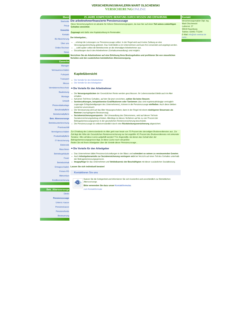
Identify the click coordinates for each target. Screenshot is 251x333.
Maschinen (64, 149)
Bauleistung (64, 92)
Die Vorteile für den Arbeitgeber (87, 83)
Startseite (65, 21)
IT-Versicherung (62, 140)
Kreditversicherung (60, 180)
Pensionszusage (61, 198)
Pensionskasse (62, 207)
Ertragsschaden (62, 167)
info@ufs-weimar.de (197, 34)
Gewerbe (64, 30)
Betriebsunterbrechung (59, 123)
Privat (66, 26)
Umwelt (65, 101)
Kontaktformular (123, 185)
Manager (65, 66)
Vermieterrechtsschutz (59, 88)
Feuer (66, 158)
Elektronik (64, 145)
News (66, 52)
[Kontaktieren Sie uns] (78, 187)
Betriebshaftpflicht (61, 114)
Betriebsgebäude (61, 154)
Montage (65, 96)
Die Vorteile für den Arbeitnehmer (88, 80)
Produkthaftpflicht (61, 136)
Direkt (66, 194)
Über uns (65, 43)
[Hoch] (71, 88)
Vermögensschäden (60, 132)
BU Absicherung (62, 39)
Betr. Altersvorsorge (59, 118)
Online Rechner (62, 48)
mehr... (185, 37)
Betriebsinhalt (63, 162)
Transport (64, 79)
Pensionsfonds (62, 211)
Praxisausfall (63, 127)
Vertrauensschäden (60, 70)
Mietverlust (64, 176)
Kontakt (65, 34)
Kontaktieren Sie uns (86, 172)
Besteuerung (63, 216)
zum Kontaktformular (93, 189)
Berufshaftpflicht (62, 110)
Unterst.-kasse (62, 202)
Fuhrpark (65, 74)
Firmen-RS (64, 171)
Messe (66, 83)
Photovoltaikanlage (60, 105)
